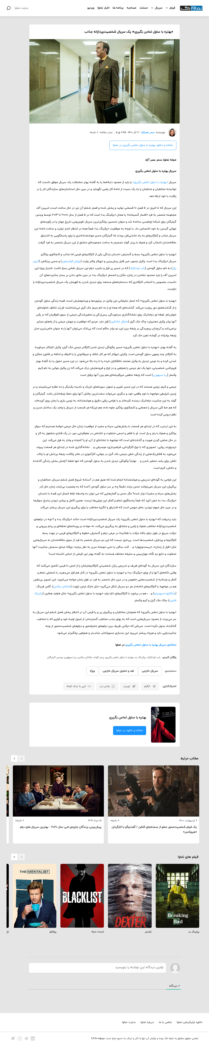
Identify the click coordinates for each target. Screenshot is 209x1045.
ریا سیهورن (160, 375)
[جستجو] (9, 8)
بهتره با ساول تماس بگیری (119, 657)
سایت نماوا (21, 8)
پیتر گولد (99, 657)
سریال (158, 8)
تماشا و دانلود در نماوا (129, 730)
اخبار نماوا (103, 8)
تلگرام (147, 686)
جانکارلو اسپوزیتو (164, 593)
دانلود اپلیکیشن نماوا (189, 1022)
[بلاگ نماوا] (191, 8)
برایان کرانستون (71, 261)
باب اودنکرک (137, 268)
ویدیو (90, 8)
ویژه (92, 671)
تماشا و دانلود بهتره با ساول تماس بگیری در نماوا (143, 145)
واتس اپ (105, 686)
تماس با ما (165, 1022)
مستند (144, 8)
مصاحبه (131, 8)
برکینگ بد (140, 657)
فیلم (172, 8)
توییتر (126, 686)
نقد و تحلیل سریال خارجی (118, 671)
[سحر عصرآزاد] (170, 132)
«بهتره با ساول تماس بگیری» (150, 182)
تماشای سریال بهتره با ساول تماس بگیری (150, 645)
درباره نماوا (147, 1022)
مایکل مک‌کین (119, 322)
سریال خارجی (150, 671)
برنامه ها (118, 8)
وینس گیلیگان (55, 657)
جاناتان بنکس (62, 587)
